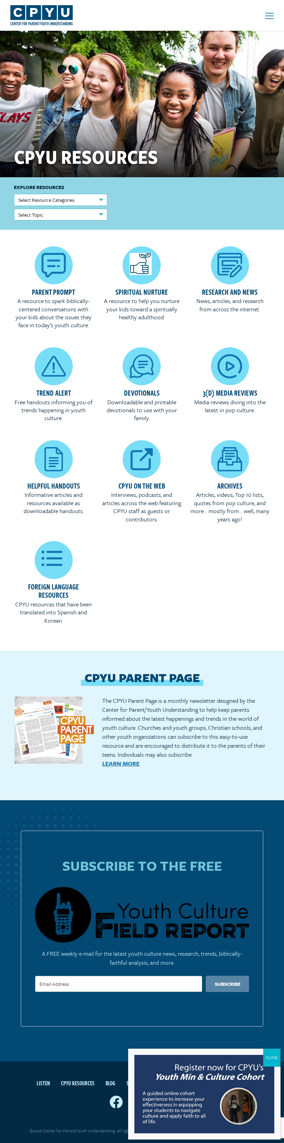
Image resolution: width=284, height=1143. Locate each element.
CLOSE (272, 1057)
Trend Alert (53, 392)
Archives (229, 485)
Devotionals (142, 392)
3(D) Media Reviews (230, 392)
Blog (110, 1083)
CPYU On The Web (141, 485)
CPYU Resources (78, 1083)
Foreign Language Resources (53, 590)
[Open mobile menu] (269, 16)
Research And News (230, 291)
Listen (43, 1083)
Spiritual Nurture (141, 291)
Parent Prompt (53, 291)
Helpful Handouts (53, 485)
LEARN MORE (121, 763)
